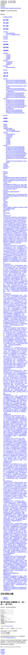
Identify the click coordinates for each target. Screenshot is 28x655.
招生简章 (5, 44)
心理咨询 (5, 165)
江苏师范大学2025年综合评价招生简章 (15, 112)
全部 (4, 174)
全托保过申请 (9, 61)
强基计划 (5, 132)
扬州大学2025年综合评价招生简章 (14, 110)
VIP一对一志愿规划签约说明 (13, 34)
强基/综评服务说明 (10, 33)
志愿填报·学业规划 (7, 128)
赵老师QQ (3, 6)
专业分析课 (6, 166)
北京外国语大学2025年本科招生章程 (14, 94)
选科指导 (5, 163)
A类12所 (5, 73)
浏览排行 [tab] (5, 597)
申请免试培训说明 (10, 67)
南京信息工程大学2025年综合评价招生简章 (16, 105)
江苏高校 (8, 54)
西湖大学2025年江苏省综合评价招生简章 (16, 97)
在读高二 (5, 121)
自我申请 (8, 64)
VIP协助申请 (9, 63)
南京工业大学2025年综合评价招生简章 (15, 104)
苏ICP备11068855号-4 (10, 637)
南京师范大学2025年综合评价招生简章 (15, 100)
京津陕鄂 (8, 57)
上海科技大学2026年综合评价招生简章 (15, 88)
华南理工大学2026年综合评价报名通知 (15, 95)
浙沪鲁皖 (8, 56)
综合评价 (5, 145)
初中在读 (5, 29)
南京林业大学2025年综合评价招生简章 (15, 107)
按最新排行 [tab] (6, 598)
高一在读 (5, 26)
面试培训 (5, 168)
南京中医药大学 (10, 108)
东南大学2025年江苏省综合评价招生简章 (16, 81)
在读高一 (5, 118)
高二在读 (5, 23)
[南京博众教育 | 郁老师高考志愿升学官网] (14, 8)
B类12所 (5, 76)
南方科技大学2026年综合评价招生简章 (15, 93)
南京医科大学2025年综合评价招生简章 (15, 101)
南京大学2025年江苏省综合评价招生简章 (16, 80)
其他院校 (8, 58)
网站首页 (5, 171)
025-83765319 (10, 626)
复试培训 (5, 50)
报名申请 (5, 47)
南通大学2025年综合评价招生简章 (14, 111)
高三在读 (5, 20)
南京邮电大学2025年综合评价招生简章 (15, 102)
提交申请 (3, 623)
